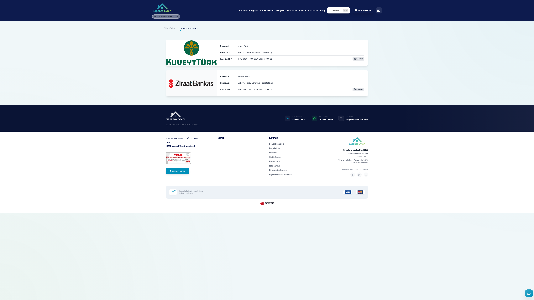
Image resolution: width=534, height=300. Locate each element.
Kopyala (359, 59)
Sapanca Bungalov (248, 10)
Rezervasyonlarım (177, 171)
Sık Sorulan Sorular (296, 10)
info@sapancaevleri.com (358, 153)
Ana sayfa (169, 28)
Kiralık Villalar (267, 10)
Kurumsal (313, 10)
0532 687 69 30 (362, 156)
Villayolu (280, 10)
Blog (322, 10)
